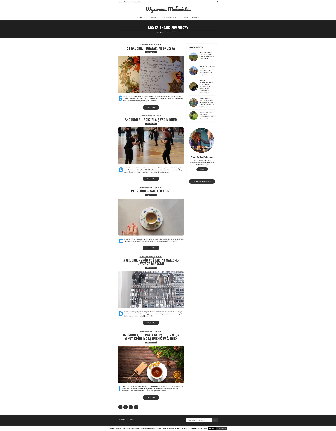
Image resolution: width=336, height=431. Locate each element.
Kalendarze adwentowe (147, 44)
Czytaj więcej (222, 428)
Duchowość (183, 18)
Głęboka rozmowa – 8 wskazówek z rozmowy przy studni (207, 114)
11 (130, 407)
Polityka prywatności (125, 419)
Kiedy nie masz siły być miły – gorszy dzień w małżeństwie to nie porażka (207, 55)
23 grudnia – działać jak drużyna (151, 48)
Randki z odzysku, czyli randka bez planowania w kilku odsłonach (207, 69)
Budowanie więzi (170, 18)
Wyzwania (195, 18)
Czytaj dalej (151, 107)
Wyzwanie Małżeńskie (168, 9)
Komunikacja (155, 18)
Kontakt (120, 2)
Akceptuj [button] (211, 428)
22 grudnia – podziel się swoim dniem (151, 119)
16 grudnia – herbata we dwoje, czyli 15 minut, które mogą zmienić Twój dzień (151, 336)
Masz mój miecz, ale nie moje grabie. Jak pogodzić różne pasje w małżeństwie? (207, 101)
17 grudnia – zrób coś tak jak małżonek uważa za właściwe (150, 262)
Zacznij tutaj (142, 18)
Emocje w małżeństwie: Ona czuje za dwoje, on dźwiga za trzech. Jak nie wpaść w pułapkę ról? (207, 85)
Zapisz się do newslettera (132, 2)
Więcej (202, 169)
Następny (136, 407)
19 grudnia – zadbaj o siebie (151, 191)
